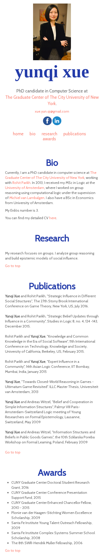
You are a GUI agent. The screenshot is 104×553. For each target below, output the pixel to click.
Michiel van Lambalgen (26, 198)
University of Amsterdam (24, 187)
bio (33, 133)
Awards (49, 138)
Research (49, 133)
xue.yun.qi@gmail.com (52, 111)
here (52, 218)
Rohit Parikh (21, 182)
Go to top (12, 266)
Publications (74, 133)
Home (18, 133)
